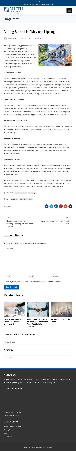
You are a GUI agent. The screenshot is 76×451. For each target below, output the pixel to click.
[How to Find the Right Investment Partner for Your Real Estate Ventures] (38, 309)
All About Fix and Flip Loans (60, 320)
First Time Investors (21, 193)
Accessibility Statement (12, 426)
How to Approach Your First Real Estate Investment (14, 321)
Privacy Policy (9, 430)
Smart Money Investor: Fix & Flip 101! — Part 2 (55, 221)
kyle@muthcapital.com (46, 4)
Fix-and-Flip (32, 193)
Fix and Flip (14, 199)
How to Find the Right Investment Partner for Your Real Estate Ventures (37, 323)
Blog (5, 433)
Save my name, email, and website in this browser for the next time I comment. (34, 282)
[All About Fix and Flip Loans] (61, 309)
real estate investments (26, 199)
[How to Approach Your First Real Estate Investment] (14, 309)
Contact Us (8, 437)
